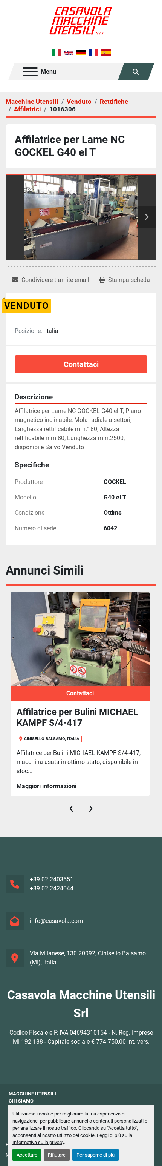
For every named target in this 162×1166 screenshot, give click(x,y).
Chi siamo (21, 1101)
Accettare (27, 1155)
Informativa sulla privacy (38, 1142)
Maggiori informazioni (46, 786)
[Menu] (30, 71)
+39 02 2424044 (51, 888)
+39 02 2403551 (51, 879)
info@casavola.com (56, 920)
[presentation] (71, 807)
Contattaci (81, 364)
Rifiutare (57, 1155)
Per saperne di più (95, 1155)
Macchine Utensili (32, 1094)
